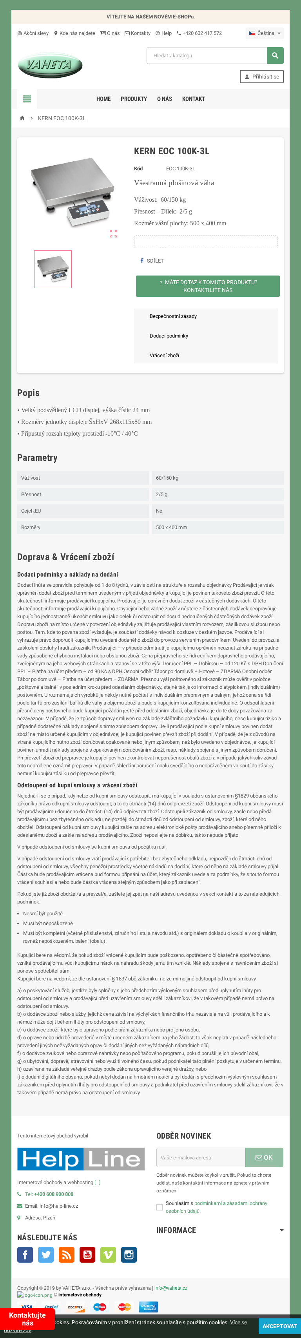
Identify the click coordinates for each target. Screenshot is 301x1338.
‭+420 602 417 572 (199, 33)
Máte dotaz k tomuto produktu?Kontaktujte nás (208, 286)
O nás (113, 33)
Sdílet (155, 261)
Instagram (129, 1255)
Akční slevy (33, 33)
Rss (66, 1255)
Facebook (25, 1255)
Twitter (46, 1255)
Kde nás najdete (74, 33)
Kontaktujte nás (27, 1319)
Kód (138, 169)
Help (163, 33)
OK (267, 1157)
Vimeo (108, 1255)
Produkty (134, 98)
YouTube (87, 1255)
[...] (97, 1182)
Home (103, 98)
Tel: (49, 1194)
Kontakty (140, 33)
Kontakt (193, 98)
